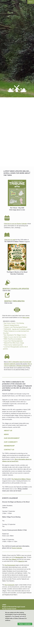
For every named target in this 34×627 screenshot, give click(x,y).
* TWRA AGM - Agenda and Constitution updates (17, 329)
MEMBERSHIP (9, 446)
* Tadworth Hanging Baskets (11, 325)
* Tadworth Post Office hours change (13, 343)
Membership (19, 557)
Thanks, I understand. (25, 624)
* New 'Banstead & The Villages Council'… (15, 335)
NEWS (6, 434)
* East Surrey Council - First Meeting (13, 323)
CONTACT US (9, 449)
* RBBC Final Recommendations (12, 339)
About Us (21, 561)
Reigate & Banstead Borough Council (13, 606)
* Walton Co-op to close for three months (14, 337)
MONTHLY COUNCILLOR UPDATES (16, 288)
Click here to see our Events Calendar (15, 223)
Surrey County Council (9, 608)
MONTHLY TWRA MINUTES (14, 301)
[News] (17, 310)
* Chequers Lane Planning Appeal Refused (15, 327)
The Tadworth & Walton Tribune (21, 479)
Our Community (9, 585)
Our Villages (12, 559)
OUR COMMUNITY (11, 442)
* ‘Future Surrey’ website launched (12, 345)
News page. (26, 317)
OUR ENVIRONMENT (11, 438)
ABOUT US (8, 430)
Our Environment (10, 565)
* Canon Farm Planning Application (13, 341)
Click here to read (9, 239)
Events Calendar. (17, 548)
